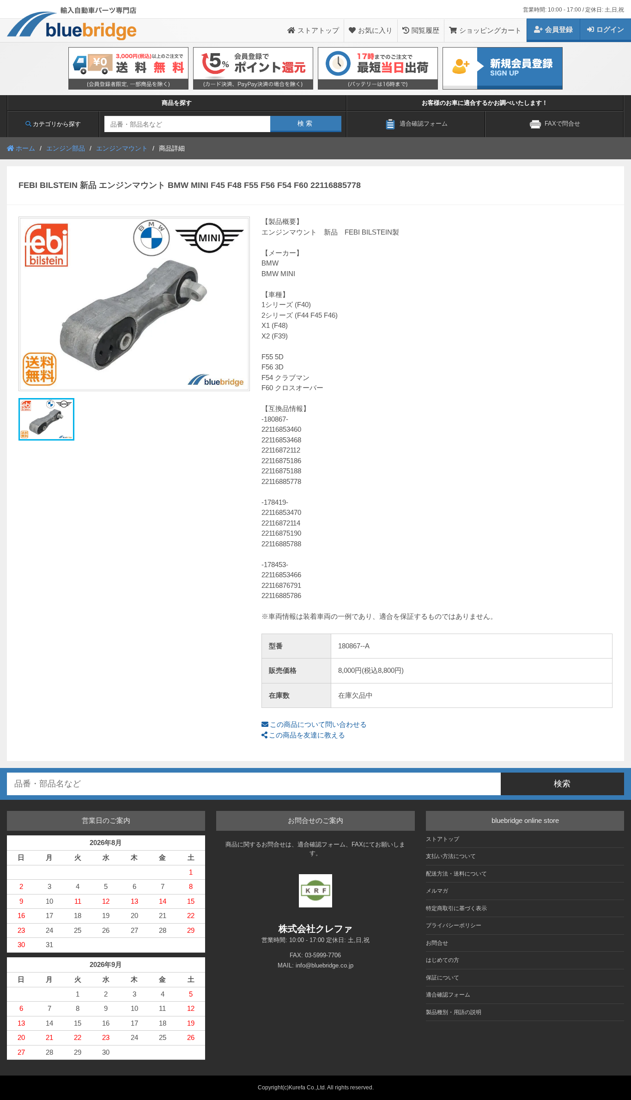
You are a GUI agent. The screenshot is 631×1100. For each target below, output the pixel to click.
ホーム (25, 148)
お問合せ (437, 943)
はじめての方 (442, 960)
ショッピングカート (490, 30)
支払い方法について (451, 856)
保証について (442, 977)
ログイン (610, 29)
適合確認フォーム (448, 994)
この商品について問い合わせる (318, 724)
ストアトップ (318, 30)
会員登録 (559, 29)
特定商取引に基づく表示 (456, 908)
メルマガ (437, 891)
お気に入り (375, 30)
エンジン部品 (65, 148)
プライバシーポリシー (453, 925)
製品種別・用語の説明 (453, 1012)
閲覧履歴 (425, 30)
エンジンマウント (122, 148)
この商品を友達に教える (307, 735)
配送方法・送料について (456, 873)
